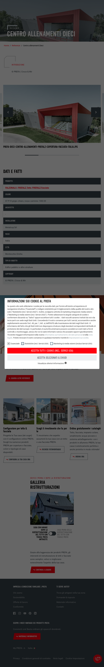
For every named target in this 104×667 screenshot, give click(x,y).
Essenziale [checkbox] (15, 344)
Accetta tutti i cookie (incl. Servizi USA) (52, 350)
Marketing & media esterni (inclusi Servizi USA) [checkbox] (73, 344)
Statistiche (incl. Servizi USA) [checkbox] (36, 344)
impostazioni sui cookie (78, 338)
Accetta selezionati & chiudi (52, 357)
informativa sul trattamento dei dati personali (64, 335)
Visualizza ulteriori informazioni (51, 363)
